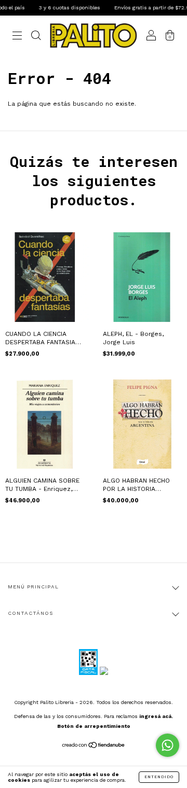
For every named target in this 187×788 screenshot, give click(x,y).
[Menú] (17, 37)
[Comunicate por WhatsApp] (167, 745)
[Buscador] (36, 37)
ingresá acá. (156, 716)
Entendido (158, 777)
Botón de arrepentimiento (93, 726)
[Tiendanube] (93, 746)
